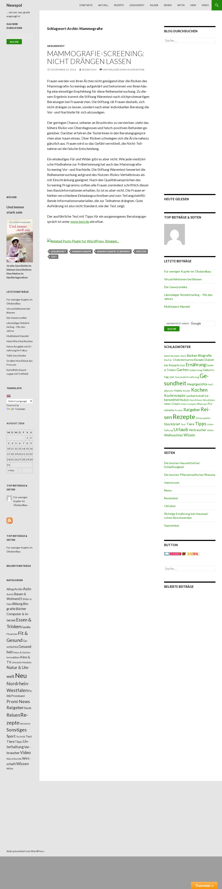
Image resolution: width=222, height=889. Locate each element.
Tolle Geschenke (16, 355)
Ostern (175, 404)
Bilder (154, 5)
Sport (11, 736)
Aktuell (103, 5)
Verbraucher (197, 430)
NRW (193, 5)
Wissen (189, 435)
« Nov (11, 470)
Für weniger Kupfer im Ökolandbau (187, 271)
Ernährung (196, 364)
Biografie (205, 355)
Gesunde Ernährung (187, 377)
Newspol (14, 5)
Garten (182, 369)
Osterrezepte (188, 404)
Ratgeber (191, 409)
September (171, 525)
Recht (27, 708)
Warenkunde (14, 758)
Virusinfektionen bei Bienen (183, 279)
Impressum (171, 482)
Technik (20, 736)
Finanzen (12, 634)
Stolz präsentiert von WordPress (25, 851)
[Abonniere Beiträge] (10, 520)
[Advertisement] (189, 118)
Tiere (190, 424)
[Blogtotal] (190, 553)
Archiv (18, 589)
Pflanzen (202, 404)
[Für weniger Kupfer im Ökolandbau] (174, 234)
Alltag (10, 589)
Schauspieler (203, 418)
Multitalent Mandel (177, 306)
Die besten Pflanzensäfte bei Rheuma (189, 475)
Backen (192, 355)
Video (205, 5)
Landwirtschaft (195, 396)
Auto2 (10, 594)
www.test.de (79, 221)
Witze (181, 5)
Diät (182, 365)
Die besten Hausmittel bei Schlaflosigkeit (181, 465)
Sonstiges (17, 730)
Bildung (17, 604)
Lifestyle (17, 662)
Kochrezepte (174, 395)
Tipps (200, 423)
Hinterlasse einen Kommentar (123, 69)
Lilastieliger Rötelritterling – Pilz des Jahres (18, 326)
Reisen (168, 5)
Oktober (170, 506)
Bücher (168, 359)
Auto (183, 355)
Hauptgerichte (197, 384)
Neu (21, 675)
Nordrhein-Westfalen (202, 400)
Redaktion (89, 69)
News (168, 490)
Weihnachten (173, 435)
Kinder (187, 390)
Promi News (18, 701)
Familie (26, 627)
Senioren (25, 723)
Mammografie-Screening (113, 251)
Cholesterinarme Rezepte (188, 360)
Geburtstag (195, 370)
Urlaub (180, 429)
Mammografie (81, 251)
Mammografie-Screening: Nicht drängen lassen (95, 57)
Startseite (86, 5)
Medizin (141, 251)
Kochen (199, 390)
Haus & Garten (21, 652)
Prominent (18, 696)
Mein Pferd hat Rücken (20, 341)
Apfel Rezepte (172, 355)
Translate (20, 409)
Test (54, 256)
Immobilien (13, 657)
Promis (179, 410)
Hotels (178, 390)
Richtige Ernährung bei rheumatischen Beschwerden (186, 515)
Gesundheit (136, 5)
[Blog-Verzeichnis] (172, 553)
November (171, 498)
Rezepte (119, 5)
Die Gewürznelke (175, 287)
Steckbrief (172, 424)
